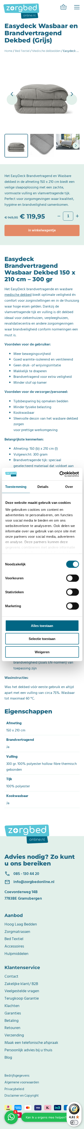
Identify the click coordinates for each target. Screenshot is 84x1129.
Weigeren (42, 652)
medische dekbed (18, 295)
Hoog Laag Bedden (20, 924)
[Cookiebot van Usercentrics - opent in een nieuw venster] (60, 474)
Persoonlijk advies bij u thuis (28, 1050)
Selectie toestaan (42, 639)
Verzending (14, 1035)
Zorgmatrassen (17, 931)
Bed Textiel (22, 50)
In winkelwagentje (42, 230)
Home (8, 50)
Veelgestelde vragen (21, 991)
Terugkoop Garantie (21, 998)
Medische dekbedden (46, 50)
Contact (11, 976)
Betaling (11, 1020)
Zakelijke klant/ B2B (21, 984)
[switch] (72, 578)
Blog (8, 1057)
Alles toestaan (42, 625)
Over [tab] (69, 486)
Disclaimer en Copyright (21, 1095)
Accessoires (14, 946)
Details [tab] (42, 486)
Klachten (11, 1006)
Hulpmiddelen (16, 953)
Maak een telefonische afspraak (31, 1042)
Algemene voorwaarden (21, 1082)
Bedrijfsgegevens (16, 1075)
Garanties (12, 1013)
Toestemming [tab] (15, 486)
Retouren (12, 1028)
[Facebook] (76, 7)
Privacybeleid (14, 1089)
